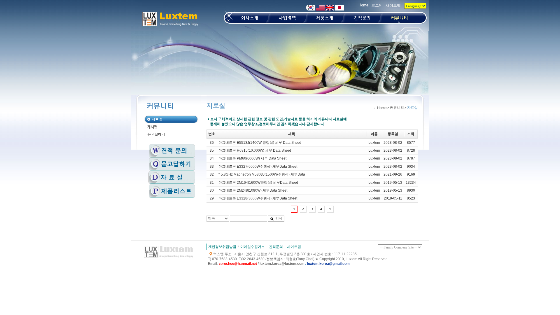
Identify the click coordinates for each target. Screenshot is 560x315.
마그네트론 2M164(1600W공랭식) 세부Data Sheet (258, 183)
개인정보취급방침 (222, 247)
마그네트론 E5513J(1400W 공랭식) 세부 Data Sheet (259, 143)
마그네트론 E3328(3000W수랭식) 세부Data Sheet (257, 198)
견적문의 (276, 247)
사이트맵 (393, 5)
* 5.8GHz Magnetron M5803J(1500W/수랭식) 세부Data (261, 174)
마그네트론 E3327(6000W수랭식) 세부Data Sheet (257, 166)
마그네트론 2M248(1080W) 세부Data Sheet (252, 190)
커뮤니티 (397, 108)
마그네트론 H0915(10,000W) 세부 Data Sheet (254, 150)
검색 (278, 218)
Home (363, 5)
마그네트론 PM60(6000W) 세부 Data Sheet (252, 158)
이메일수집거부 (252, 247)
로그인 (377, 5)
